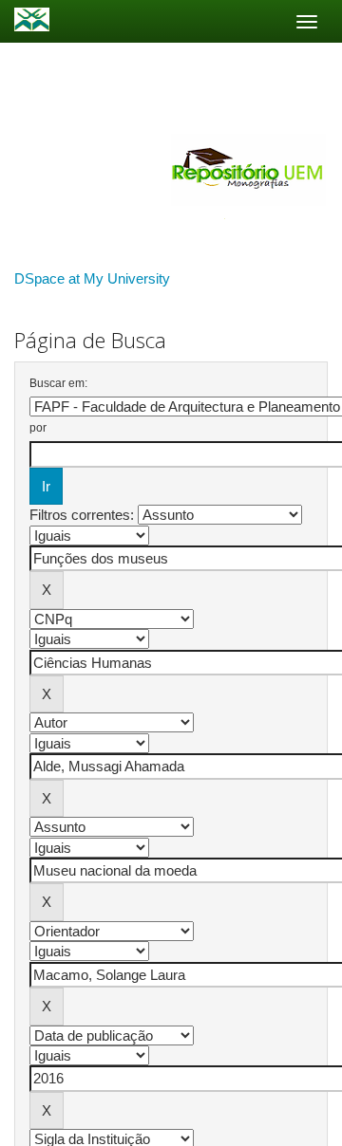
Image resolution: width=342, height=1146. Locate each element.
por (38, 427)
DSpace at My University (92, 278)
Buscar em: (58, 383)
